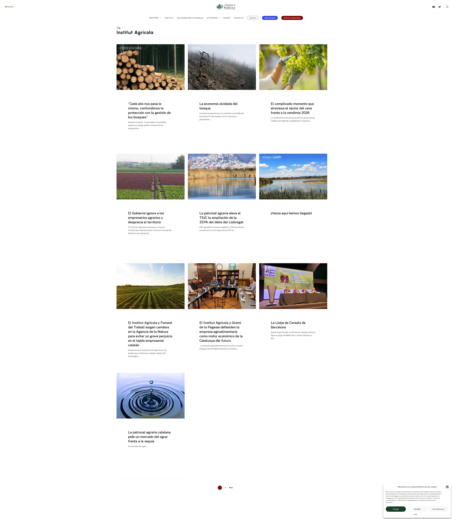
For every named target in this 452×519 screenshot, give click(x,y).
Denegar (417, 509)
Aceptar (396, 509)
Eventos (266, 267)
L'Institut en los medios (130, 48)
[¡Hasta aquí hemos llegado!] (293, 207)
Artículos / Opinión (271, 157)
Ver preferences (438, 509)
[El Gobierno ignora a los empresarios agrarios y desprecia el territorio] (151, 207)
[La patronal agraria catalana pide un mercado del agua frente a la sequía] (151, 426)
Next (231, 488)
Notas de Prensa (127, 267)
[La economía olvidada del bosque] (222, 97)
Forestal (195, 48)
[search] (447, 7)
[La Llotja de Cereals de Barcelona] (293, 316)
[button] (447, 487)
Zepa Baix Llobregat (129, 157)
